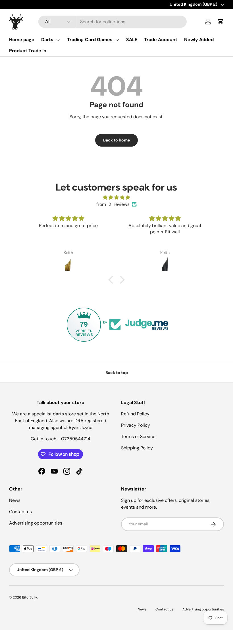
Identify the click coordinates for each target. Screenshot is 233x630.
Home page (21, 40)
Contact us (20, 512)
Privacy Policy (135, 425)
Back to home (116, 140)
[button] (220, 21)
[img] (116, 197)
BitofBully (29, 597)
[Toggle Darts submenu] (58, 39)
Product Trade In (27, 51)
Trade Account (160, 40)
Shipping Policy (137, 448)
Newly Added (199, 40)
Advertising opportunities (35, 523)
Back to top (116, 372)
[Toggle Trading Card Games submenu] (117, 39)
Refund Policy (135, 414)
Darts (47, 40)
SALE (131, 40)
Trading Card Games (90, 40)
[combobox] (112, 22)
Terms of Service (138, 436)
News (14, 500)
